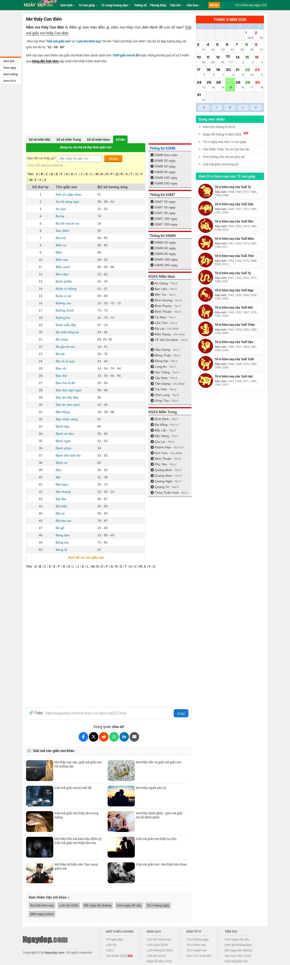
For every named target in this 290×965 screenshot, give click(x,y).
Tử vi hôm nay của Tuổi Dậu (234, 342)
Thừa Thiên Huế (166, 492)
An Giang (161, 283)
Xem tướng (10, 74)
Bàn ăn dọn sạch (68, 404)
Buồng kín (63, 317)
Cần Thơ (160, 323)
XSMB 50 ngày (164, 166)
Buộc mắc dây (66, 325)
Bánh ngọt (63, 441)
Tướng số (140, 5)
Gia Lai (159, 441)
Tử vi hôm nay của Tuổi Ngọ (234, 290)
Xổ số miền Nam (98, 139)
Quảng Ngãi (163, 481)
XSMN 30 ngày (164, 242)
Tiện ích (175, 5)
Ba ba (60, 216)
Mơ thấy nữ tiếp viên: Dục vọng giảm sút (76, 866)
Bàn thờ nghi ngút (68, 390)
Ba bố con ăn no (67, 223)
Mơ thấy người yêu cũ (151, 788)
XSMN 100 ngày (165, 259)
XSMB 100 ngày (165, 177)
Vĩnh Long (161, 395)
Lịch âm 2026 (68, 905)
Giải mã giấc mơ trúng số (220, 164)
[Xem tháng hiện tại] (230, 108)
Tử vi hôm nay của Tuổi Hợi (234, 376)
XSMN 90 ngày (164, 254)
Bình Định (161, 419)
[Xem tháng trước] (217, 108)
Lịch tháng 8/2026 (160, 950)
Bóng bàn (63, 535)
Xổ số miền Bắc (40, 139)
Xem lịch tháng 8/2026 (219, 127)
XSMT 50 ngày (164, 207)
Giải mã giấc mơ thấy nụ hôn (156, 839)
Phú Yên (160, 464)
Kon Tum (161, 453)
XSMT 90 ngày (164, 213)
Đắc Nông (161, 436)
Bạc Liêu (160, 289)
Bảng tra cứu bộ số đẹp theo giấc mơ (85, 147)
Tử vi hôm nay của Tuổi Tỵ (233, 273)
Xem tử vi (9, 81)
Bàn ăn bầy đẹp (67, 397)
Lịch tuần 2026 (157, 945)
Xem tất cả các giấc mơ (85, 557)
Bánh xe (62, 462)
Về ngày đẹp (114, 939)
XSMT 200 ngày (165, 224)
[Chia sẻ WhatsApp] (114, 737)
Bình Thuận (163, 311)
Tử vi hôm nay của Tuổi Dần (234, 221)
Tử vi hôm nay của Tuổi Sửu (234, 204)
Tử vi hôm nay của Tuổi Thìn (234, 256)
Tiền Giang (162, 383)
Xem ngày (9, 67)
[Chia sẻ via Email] (134, 737)
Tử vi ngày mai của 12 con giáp (224, 142)
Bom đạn (62, 274)
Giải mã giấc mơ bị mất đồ (73, 788)
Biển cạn (62, 259)
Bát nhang (63, 491)
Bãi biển (61, 506)
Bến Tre (160, 294)
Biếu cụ (61, 245)
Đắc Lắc (160, 430)
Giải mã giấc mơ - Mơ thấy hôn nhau (161, 864)
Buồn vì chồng (66, 288)
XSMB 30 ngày (164, 160)
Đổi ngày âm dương (97, 905)
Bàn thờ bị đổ (65, 383)
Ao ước (61, 209)
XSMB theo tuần (165, 155)
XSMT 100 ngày (165, 218)
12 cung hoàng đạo (115, 5)
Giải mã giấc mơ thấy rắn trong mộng (76, 815)
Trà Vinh (160, 389)
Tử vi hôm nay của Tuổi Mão (234, 238)
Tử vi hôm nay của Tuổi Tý (233, 187)
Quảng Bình (163, 470)
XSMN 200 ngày (165, 265)
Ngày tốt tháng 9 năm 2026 (222, 134)
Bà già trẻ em (65, 346)
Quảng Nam (163, 475)
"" (88, 41)
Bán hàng (63, 412)
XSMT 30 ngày (164, 201)
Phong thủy (158, 5)
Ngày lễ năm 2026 (159, 961)
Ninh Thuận (163, 458)
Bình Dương (163, 300)
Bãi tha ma (63, 520)
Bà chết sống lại (67, 332)
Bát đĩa (61, 499)
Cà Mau (160, 317)
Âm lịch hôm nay (42, 905)
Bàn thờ (61, 375)
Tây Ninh (161, 378)
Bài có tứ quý (65, 361)
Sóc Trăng (161, 372)
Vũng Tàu (161, 400)
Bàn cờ (61, 368)
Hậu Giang (162, 349)
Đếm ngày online (42, 914)
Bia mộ (61, 238)
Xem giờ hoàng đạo (238, 945)
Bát (58, 477)
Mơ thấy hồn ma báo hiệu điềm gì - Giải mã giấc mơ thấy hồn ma (78, 841)
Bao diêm (62, 230)
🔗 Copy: (36, 712)
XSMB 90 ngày (164, 172)
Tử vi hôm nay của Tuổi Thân (235, 324)
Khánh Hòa (162, 447)
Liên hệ (111, 945)
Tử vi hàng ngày (158, 905)
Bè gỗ (60, 528)
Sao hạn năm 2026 (238, 955)
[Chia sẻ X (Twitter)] (93, 737)
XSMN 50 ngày (164, 248)
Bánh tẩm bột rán (68, 455)
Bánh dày (62, 426)
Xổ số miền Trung (68, 139)
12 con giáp (87, 5)
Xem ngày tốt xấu (129, 905)
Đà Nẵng (160, 424)
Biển (59, 252)
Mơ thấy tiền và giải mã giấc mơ (158, 762)
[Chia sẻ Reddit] (104, 737)
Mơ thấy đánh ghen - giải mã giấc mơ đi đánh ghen (159, 815)
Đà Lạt (159, 328)
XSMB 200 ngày (165, 183)
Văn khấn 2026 (117, 955)
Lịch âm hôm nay (159, 939)
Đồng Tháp (162, 355)
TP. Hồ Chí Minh (166, 340)
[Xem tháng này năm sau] (256, 108)
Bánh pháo (63, 448)
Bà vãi (60, 354)
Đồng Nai (161, 361)
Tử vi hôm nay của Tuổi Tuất (234, 359)
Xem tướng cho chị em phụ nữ (223, 157)
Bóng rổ (61, 549)
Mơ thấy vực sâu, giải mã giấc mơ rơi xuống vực (78, 764)
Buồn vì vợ (63, 296)
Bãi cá (60, 513)
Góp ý (110, 950)
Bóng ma (62, 542)
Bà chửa (62, 339)
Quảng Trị (161, 487)
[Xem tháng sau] (243, 108)
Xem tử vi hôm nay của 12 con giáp (227, 176)
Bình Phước (163, 306)
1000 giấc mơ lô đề (125, 55)
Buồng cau (63, 303)
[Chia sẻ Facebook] (83, 737)
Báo (58, 470)
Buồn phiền (64, 281)
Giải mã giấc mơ (58, 41)
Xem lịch (8, 61)
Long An (160, 366)
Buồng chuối (65, 310)
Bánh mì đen (65, 433)
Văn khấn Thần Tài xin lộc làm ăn (226, 149)
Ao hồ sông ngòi (67, 201)
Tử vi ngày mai (196, 950)
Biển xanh (63, 267)
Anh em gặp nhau (68, 194)
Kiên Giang (162, 334)
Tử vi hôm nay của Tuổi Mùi (234, 307)
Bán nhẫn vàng (66, 419)
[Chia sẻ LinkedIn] (124, 737)
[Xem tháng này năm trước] (204, 108)
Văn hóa (192, 5)
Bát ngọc (62, 484)
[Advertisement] (108, 98)
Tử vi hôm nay (196, 945)
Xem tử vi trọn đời (198, 955)
